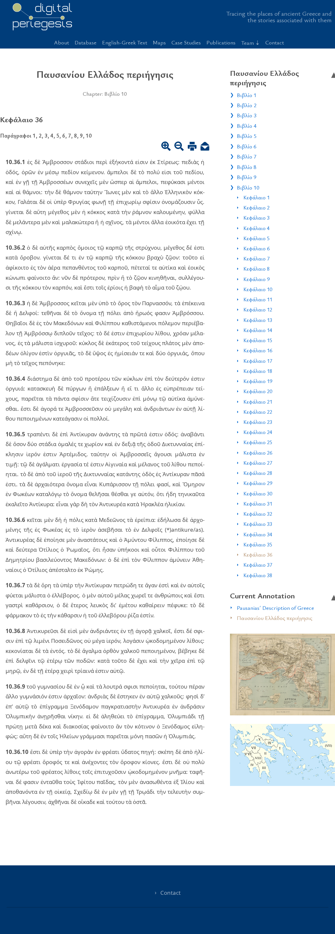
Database (86, 42)
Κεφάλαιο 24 (257, 432)
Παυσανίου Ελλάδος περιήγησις (274, 618)
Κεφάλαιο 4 (256, 228)
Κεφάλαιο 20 (257, 391)
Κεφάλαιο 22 (257, 411)
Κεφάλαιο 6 (256, 248)
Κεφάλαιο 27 (257, 462)
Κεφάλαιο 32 (257, 513)
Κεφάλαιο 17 (257, 360)
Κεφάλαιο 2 (256, 207)
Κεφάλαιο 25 (257, 442)
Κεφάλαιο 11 (257, 299)
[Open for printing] (192, 147)
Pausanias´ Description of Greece (275, 607)
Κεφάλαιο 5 (256, 238)
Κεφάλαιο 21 (257, 401)
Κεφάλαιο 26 (257, 452)
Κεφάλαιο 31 (257, 503)
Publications (221, 42)
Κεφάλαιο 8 (256, 268)
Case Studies (186, 42)
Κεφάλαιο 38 (257, 575)
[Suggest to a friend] (205, 147)
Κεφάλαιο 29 (257, 483)
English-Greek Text (124, 42)
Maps (159, 42)
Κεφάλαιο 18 (257, 371)
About (61, 42)
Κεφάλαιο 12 (257, 309)
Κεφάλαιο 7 (256, 258)
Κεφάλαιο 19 (257, 381)
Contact (274, 42)
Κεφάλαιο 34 (257, 534)
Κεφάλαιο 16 (257, 350)
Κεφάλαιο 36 (257, 554)
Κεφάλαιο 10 (257, 289)
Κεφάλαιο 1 (256, 197)
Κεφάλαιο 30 (257, 493)
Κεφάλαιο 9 (256, 279)
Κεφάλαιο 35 (257, 544)
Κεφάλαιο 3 (256, 217)
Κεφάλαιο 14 (257, 330)
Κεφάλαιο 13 (257, 320)
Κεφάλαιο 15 (257, 340)
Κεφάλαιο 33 (257, 523)
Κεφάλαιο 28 (257, 472)
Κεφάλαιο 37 (257, 564)
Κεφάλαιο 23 (257, 421)
